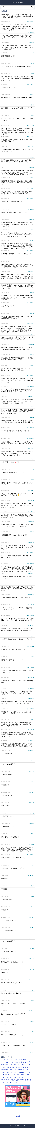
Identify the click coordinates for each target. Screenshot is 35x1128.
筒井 (8, 1059)
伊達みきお (21, 1072)
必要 (15, 1072)
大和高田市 (13, 1070)
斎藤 (15, 1064)
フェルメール (5, 1080)
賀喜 (17, 1080)
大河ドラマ (8, 1082)
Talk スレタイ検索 (17, 2)
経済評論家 (4, 1064)
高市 (24, 1062)
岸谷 (28, 1070)
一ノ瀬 (28, 1072)
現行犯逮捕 (4, 1070)
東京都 (21, 1077)
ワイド (3, 1067)
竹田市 (29, 1080)
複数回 (20, 1070)
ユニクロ (28, 1064)
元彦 (23, 1064)
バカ (13, 1067)
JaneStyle (23, 1125)
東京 (24, 1067)
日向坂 (16, 1082)
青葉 (17, 1075)
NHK (9, 1075)
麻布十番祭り (14, 1077)
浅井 (20, 1059)
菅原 (2, 1077)
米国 (27, 1075)
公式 (24, 1059)
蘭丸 (24, 1070)
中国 (28, 1062)
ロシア (3, 1072)
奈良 (28, 1067)
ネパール (9, 1072)
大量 (6, 1077)
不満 (13, 1075)
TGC (16, 1059)
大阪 (19, 1064)
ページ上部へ (17, 1116)
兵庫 (11, 1064)
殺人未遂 (19, 1067)
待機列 (13, 1080)
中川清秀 (23, 1080)
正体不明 (4, 1075)
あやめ (3, 1059)
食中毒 (23, 1075)
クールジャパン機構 (16, 1062)
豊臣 (2, 1082)
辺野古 (9, 1067)
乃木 (12, 1059)
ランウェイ (4, 1062)
